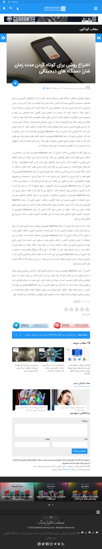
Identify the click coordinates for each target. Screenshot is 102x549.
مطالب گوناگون (89, 29)
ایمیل (47, 439)
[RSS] (62, 544)
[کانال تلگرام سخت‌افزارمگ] (55, 544)
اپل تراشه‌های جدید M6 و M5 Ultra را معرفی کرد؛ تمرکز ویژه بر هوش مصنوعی (50, 336)
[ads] (51, 19)
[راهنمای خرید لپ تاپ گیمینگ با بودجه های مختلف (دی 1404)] (17, 491)
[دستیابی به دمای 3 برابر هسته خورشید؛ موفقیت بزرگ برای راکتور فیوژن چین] (25, 354)
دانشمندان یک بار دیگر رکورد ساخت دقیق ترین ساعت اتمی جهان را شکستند (53, 368)
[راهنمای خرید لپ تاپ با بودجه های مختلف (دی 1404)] (51, 491)
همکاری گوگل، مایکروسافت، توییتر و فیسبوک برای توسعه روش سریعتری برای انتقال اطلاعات (79, 369)
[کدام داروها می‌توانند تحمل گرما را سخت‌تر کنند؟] (70, 399)
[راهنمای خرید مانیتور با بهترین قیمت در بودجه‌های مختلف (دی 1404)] (85, 491)
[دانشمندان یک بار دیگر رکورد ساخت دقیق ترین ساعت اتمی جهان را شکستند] (51, 354)
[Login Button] (4, 8)
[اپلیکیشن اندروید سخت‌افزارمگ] (58, 544)
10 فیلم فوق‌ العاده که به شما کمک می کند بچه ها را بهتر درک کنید (32, 409)
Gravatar (66, 469)
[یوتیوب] (71, 325)
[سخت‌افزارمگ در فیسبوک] (47, 544)
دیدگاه (84, 421)
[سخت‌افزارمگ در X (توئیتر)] (43, 544)
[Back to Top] (51, 518)
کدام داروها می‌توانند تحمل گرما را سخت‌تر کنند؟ (72, 409)
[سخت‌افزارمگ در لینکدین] (39, 544)
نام (85, 439)
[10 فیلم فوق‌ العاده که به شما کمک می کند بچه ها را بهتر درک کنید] (31, 399)
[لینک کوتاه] (44, 88)
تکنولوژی (77, 301)
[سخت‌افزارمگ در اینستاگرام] (51, 544)
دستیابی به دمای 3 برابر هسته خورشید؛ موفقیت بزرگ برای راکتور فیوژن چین (26, 368)
